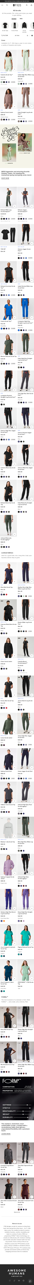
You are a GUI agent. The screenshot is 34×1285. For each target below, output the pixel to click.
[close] (33, 1)
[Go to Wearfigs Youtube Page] (19, 1281)
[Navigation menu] (2, 5)
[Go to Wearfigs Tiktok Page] (14, 1281)
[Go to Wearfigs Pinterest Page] (23, 1281)
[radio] (1, 82)
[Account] (26, 5)
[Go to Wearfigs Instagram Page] (10, 1281)
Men (21, 18)
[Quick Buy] (14, 69)
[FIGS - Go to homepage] (17, 5)
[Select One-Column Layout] (27, 35)
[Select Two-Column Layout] (31, 35)
